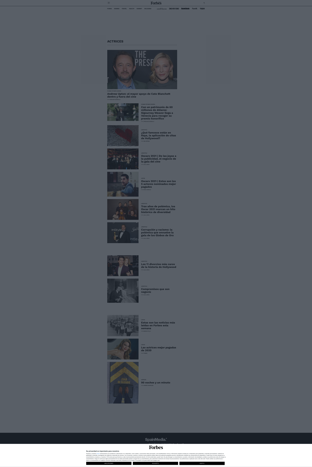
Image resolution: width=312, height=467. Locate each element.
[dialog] (156, 455)
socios (98, 453)
